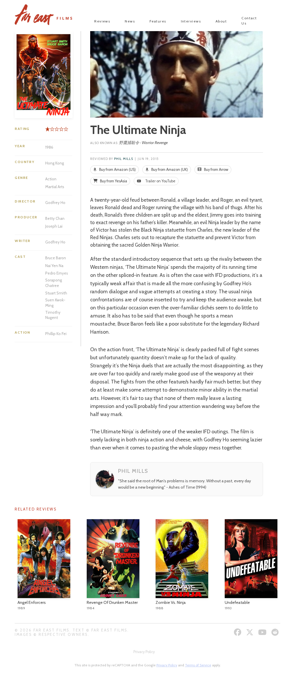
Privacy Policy (144, 652)
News (130, 21)
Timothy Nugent (52, 315)
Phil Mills (123, 159)
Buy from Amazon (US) (117, 169)
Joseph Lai (54, 226)
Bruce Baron (55, 258)
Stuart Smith (56, 293)
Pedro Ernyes (56, 273)
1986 (49, 147)
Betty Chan (55, 218)
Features (158, 21)
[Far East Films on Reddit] (275, 632)
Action (50, 179)
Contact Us (249, 20)
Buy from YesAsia (113, 181)
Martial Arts (54, 186)
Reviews (102, 21)
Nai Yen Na (54, 265)
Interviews (191, 21)
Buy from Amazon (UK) (169, 169)
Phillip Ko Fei (56, 333)
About (221, 21)
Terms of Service (198, 665)
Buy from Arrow (215, 169)
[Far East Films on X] (250, 632)
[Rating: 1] (47, 131)
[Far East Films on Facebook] (238, 632)
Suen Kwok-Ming (55, 302)
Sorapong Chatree (53, 283)
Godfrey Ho (55, 202)
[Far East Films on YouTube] (263, 632)
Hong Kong (54, 163)
